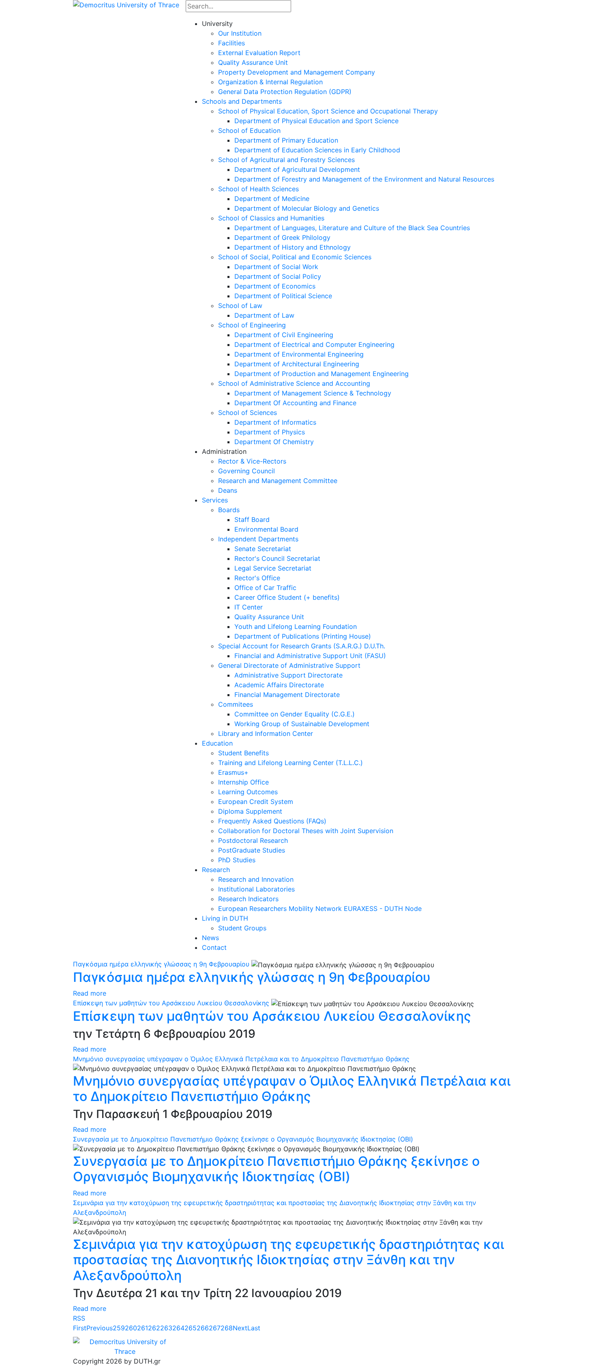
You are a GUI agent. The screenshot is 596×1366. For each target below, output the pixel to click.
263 (166, 1328)
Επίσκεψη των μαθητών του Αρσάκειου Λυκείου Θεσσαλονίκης (171, 1003)
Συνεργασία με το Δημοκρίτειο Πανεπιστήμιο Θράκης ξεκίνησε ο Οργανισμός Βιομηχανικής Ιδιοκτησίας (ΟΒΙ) (243, 1139)
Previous (99, 1328)
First (79, 1328)
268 (227, 1328)
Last (253, 1328)
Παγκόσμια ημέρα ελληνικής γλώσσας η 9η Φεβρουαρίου (161, 964)
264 (178, 1328)
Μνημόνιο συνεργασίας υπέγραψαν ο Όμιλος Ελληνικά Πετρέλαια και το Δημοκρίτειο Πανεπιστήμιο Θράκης (241, 1059)
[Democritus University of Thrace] (126, 4)
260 (131, 1328)
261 (142, 1328)
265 (190, 1328)
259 (119, 1328)
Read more (89, 993)
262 (154, 1328)
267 (215, 1328)
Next (240, 1328)
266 (203, 1328)
